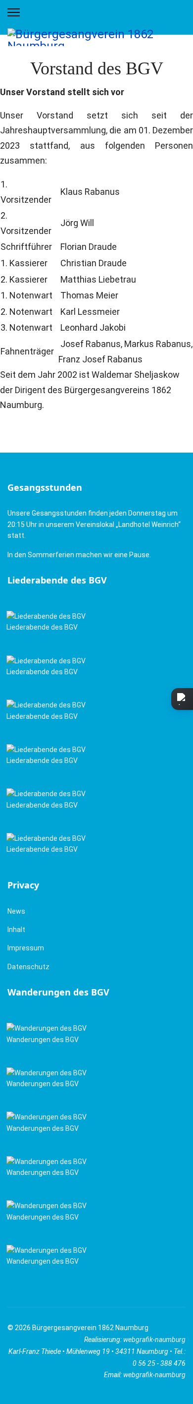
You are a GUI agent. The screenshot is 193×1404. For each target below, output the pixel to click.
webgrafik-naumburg (154, 1340)
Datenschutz (28, 967)
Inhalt (16, 930)
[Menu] (13, 12)
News (16, 911)
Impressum (25, 948)
